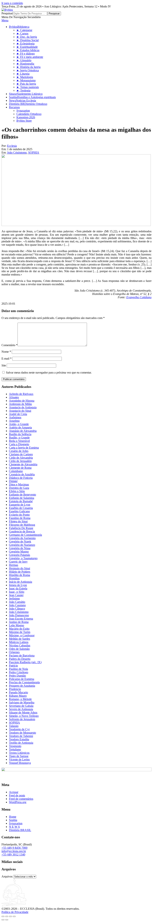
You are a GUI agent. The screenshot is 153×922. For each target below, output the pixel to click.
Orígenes (14, 652)
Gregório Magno (19, 551)
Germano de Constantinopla (25, 534)
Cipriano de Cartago (21, 454)
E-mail (6, 358)
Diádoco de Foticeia (21, 477)
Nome (6, 351)
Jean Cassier (16, 595)
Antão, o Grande (19, 424)
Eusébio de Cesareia (21, 508)
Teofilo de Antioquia (21, 742)
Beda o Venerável (19, 440)
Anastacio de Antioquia (23, 407)
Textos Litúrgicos (19, 752)
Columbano (16, 471)
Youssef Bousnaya (20, 762)
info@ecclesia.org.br (13, 851)
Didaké (13, 481)
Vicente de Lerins (19, 759)
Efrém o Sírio (17, 491)
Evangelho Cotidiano (139, 297)
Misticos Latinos (18, 642)
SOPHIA (33, 152)
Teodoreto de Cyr (19, 729)
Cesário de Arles (18, 451)
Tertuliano (15, 749)
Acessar (13, 792)
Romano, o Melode (20, 699)
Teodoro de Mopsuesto (22, 732)
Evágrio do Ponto (19, 514)
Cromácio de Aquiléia (22, 474)
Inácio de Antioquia (20, 581)
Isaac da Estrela (18, 588)
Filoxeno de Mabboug (22, 524)
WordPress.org (17, 802)
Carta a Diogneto (19, 444)
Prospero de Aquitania (22, 685)
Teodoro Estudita (19, 739)
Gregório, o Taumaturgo (23, 558)
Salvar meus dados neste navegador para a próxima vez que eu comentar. (49, 372)
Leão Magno (16, 625)
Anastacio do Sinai (20, 410)
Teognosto (15, 746)
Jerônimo (14, 598)
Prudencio (15, 689)
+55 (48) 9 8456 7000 (14, 847)
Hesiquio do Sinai (19, 568)
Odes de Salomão (19, 648)
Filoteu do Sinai (18, 521)
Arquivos (7, 876)
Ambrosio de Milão (20, 404)
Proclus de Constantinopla (24, 682)
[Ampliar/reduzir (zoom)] (2, 916)
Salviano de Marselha (21, 702)
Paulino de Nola (18, 668)
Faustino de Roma (19, 518)
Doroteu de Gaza (19, 487)
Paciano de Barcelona (22, 655)
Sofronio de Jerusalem (22, 719)
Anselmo (14, 420)
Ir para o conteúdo (12, 3)
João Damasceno (19, 615)
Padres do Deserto (19, 658)
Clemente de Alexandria (23, 464)
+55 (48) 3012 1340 (13, 854)
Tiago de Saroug (18, 756)
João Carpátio (17, 601)
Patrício (13, 665)
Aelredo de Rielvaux (21, 394)
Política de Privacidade (14, 912)
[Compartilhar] (10, 916)
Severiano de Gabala (21, 705)
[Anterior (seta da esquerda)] (2, 919)
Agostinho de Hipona (21, 400)
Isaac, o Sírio (16, 591)
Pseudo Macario (18, 692)
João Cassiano (17, 605)
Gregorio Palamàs (19, 554)
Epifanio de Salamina (21, 497)
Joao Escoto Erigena (21, 618)
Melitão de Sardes (19, 638)
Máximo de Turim (19, 632)
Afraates (14, 397)
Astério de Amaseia (20, 427)
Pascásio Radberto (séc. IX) (25, 662)
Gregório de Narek (20, 541)
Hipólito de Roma (19, 575)
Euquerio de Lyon (19, 504)
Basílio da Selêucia (20, 434)
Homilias (14, 578)
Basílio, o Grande (19, 437)
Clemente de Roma (20, 467)
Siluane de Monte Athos (23, 712)
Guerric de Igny (18, 561)
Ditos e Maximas (19, 484)
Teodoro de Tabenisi (21, 736)
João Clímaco (17, 608)
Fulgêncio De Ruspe (21, 528)
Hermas (13, 565)
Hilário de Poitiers (19, 571)
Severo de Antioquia (21, 709)
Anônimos (15, 417)
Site (3, 365)
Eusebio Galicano (19, 511)
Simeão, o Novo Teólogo (24, 715)
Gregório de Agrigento (22, 538)
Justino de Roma (19, 622)
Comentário (9, 345)
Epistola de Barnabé (21, 501)
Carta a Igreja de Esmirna (24, 447)
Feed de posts (17, 795)
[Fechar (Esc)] (14, 916)
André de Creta (18, 414)
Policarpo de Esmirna (21, 679)
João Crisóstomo (17, 152)
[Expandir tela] (6, 916)
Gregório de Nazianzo (22, 544)
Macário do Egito (19, 628)
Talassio (13, 726)
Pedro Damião (17, 675)
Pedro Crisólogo (18, 672)
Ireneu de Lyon (18, 585)
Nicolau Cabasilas (19, 645)
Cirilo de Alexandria (21, 457)
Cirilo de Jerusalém (20, 461)
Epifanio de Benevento (22, 494)
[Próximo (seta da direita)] (6, 919)
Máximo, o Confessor (22, 635)
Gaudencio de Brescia (22, 531)
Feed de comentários (21, 798)
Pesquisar (7, 13)
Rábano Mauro (18, 695)
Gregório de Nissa (19, 548)
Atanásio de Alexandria (23, 430)
